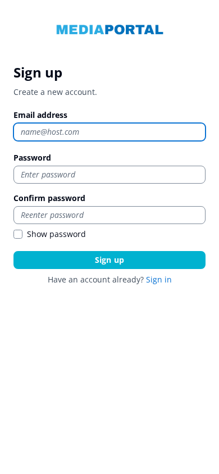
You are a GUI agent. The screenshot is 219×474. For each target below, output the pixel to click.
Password (32, 157)
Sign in (159, 279)
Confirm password (49, 198)
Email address (40, 115)
